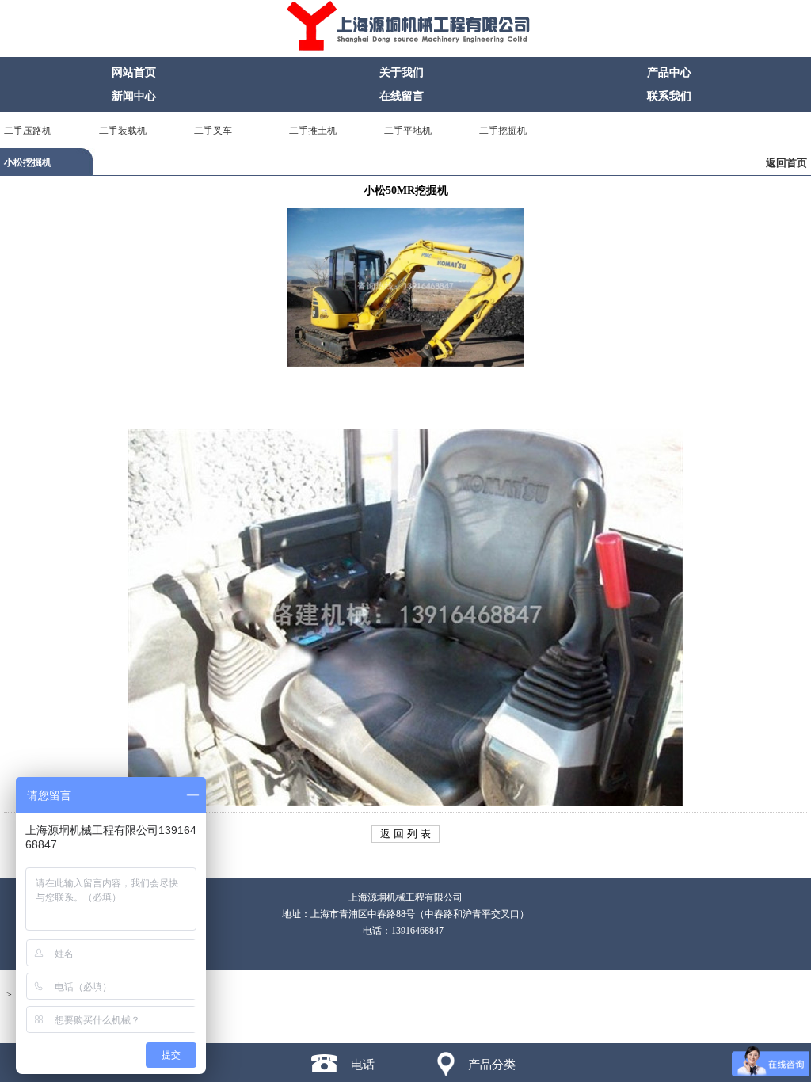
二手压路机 (27, 130)
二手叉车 (213, 130)
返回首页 (786, 163)
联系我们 (669, 96)
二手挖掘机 (503, 130)
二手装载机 (123, 130)
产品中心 (669, 72)
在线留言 (401, 96)
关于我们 (401, 72)
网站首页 (134, 72)
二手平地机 (408, 130)
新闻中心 (134, 96)
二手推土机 (313, 130)
